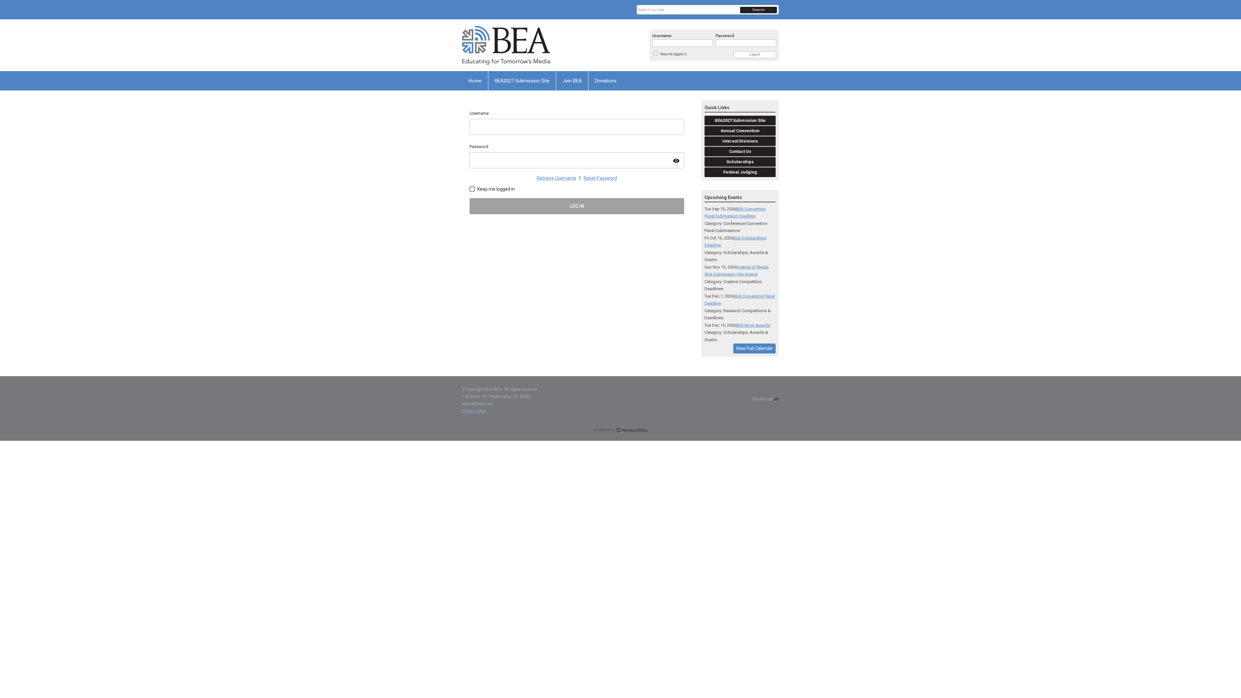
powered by (604, 430)
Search (758, 10)
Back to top (763, 399)
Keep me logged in (673, 54)
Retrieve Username (556, 178)
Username (662, 36)
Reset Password (600, 178)
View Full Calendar (754, 348)
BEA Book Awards (753, 325)
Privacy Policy (474, 411)
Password (725, 36)
